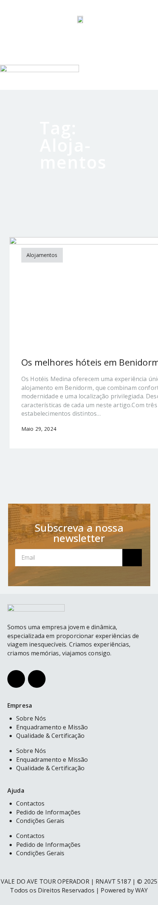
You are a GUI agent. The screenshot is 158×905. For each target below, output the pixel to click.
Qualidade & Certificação (50, 736)
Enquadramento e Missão (52, 760)
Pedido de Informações (48, 845)
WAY (141, 890)
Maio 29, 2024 (38, 428)
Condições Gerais (40, 821)
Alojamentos (42, 254)
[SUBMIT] (131, 557)
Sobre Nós (31, 751)
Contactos (30, 836)
